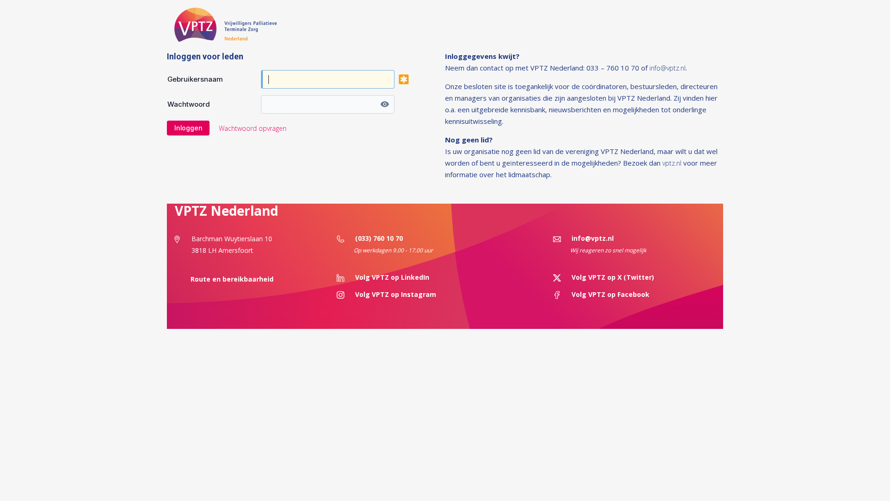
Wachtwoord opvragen (252, 128)
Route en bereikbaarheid (230, 279)
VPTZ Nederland (226, 210)
